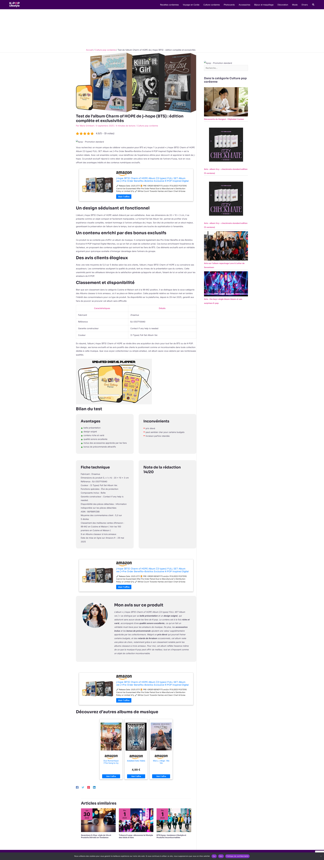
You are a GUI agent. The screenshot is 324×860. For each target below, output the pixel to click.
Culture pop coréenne (147, 125)
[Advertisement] (162, 28)
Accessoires (244, 4)
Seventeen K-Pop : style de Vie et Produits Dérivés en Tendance (96, 836)
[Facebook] (77, 787)
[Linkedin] (94, 787)
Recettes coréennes (169, 4)
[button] (313, 4)
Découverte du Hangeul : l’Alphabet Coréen (224, 119)
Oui (214, 856)
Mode (295, 4)
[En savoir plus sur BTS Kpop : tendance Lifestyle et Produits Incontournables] (174, 820)
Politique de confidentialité (237, 856)
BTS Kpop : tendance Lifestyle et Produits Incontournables (171, 836)
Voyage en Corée (191, 4)
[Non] (321, 856)
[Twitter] (83, 787)
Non (221, 856)
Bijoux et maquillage (264, 4)
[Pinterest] (88, 787)
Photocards (229, 4)
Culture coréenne (211, 4)
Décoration (283, 4)
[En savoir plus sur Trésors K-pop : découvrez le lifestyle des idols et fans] (136, 820)
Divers (305, 4)
